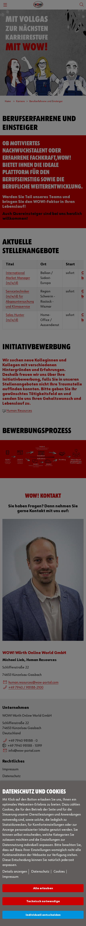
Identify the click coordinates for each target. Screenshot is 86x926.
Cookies (59, 871)
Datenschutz (40, 871)
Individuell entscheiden (43, 914)
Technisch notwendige (43, 901)
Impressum (10, 877)
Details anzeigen (14, 871)
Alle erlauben (43, 888)
